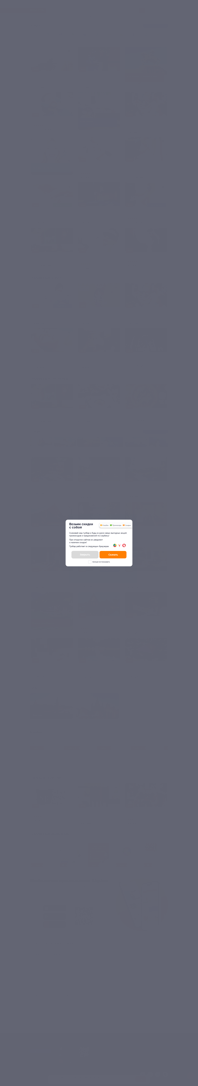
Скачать (113, 554)
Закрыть (85, 554)
